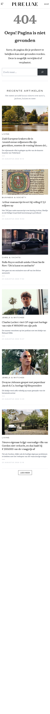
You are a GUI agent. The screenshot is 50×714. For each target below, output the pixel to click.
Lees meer (25, 472)
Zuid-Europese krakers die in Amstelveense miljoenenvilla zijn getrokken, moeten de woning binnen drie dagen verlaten (24, 142)
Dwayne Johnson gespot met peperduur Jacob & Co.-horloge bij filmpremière (23, 384)
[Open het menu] (2, 4)
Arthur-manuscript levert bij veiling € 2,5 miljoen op (24, 203)
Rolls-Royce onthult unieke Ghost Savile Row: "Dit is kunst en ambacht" (23, 263)
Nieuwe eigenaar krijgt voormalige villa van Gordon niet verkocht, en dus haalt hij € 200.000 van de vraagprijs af (25, 446)
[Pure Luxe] (25, 4)
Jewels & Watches (13, 317)
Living (5, 134)
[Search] (42, 72)
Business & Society (14, 197)
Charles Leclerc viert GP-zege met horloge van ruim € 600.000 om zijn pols (24, 324)
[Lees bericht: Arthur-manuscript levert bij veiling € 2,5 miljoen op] (25, 182)
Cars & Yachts (11, 257)
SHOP (46, 4)
